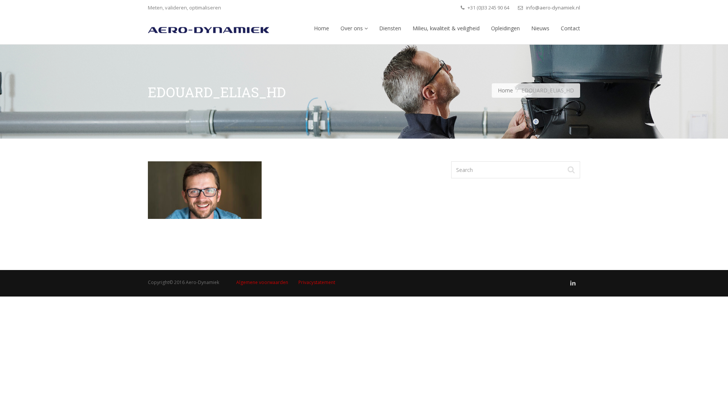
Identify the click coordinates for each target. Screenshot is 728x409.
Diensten (390, 28)
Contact (570, 28)
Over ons (352, 28)
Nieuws (540, 28)
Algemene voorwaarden (262, 282)
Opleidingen (505, 28)
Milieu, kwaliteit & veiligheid (446, 28)
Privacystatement (316, 282)
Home (321, 28)
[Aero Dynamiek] (208, 28)
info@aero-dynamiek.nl (552, 7)
